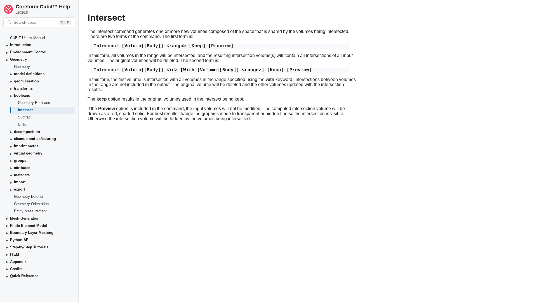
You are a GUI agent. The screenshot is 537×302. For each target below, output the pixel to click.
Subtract (25, 117)
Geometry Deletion (29, 196)
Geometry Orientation (31, 204)
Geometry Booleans (34, 103)
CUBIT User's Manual (27, 38)
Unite (22, 124)
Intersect (25, 110)
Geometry (22, 67)
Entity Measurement (30, 211)
